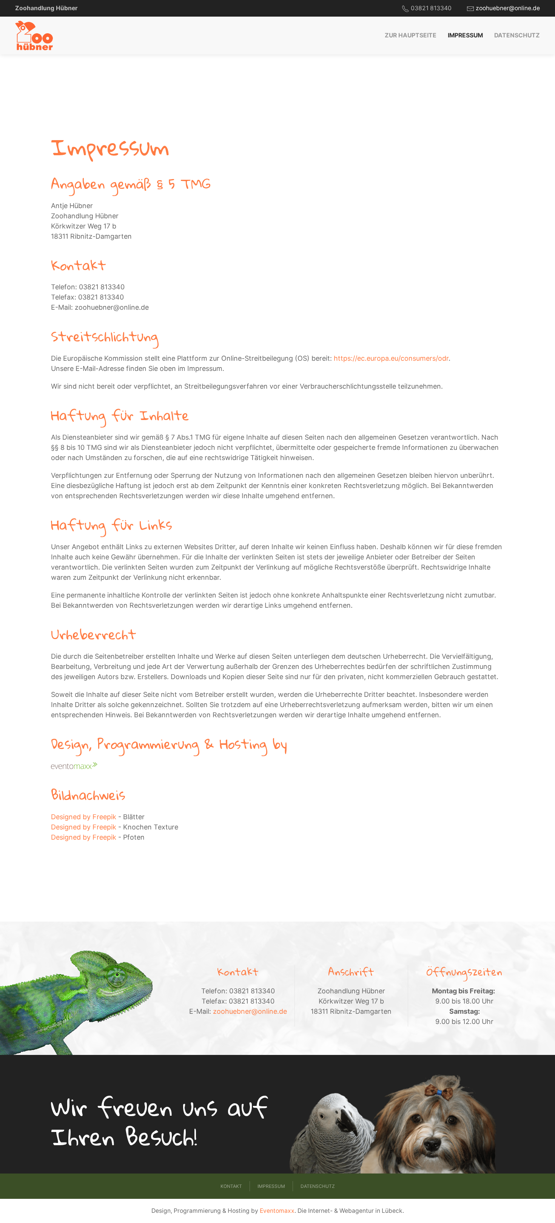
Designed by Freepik (83, 817)
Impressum (465, 35)
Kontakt (231, 1186)
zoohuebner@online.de (508, 8)
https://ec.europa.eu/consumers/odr (391, 358)
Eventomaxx (277, 1210)
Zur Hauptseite (410, 35)
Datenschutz (517, 35)
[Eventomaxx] (74, 766)
